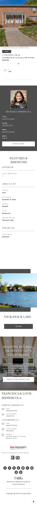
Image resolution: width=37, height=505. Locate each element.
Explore (18, 326)
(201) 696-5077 (10, 431)
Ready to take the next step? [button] (18, 379)
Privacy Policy (26, 493)
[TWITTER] (27, 468)
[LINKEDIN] (14, 468)
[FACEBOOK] (5, 468)
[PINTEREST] (32, 468)
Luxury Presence (18, 484)
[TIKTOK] (18, 468)
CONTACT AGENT (18, 144)
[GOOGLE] (16, 472)
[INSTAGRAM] (9, 468)
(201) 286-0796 (7, 125)
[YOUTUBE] (23, 468)
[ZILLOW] (20, 472)
